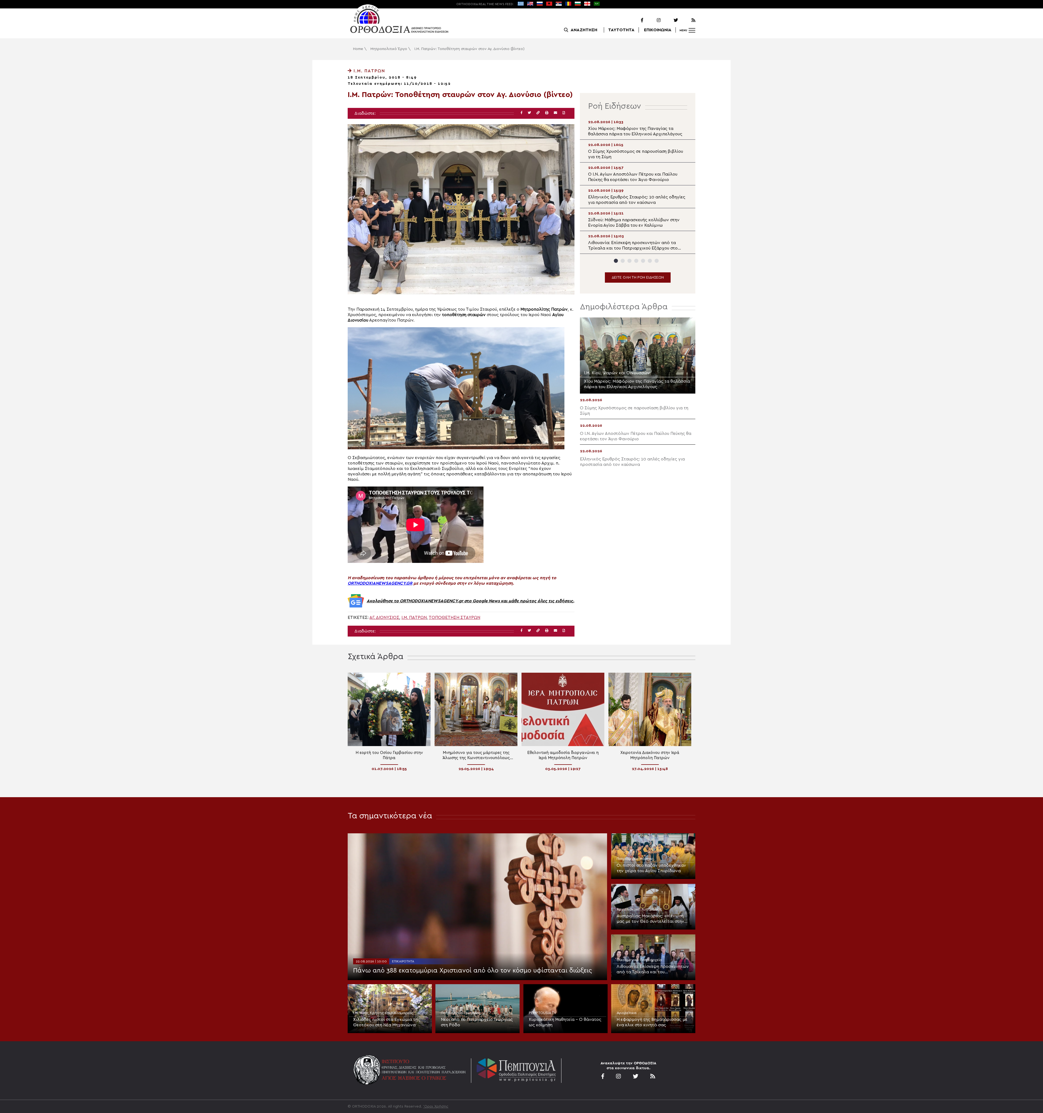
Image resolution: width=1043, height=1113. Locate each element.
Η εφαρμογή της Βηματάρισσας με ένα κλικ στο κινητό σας (652, 1022)
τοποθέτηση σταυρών (454, 617)
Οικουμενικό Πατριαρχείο (639, 960)
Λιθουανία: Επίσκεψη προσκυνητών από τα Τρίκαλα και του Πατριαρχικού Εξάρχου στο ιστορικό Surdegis (653, 969)
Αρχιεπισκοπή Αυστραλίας (639, 909)
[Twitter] (670, 20)
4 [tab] (636, 261)
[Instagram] (652, 20)
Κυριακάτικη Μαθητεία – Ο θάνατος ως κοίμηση (565, 1022)
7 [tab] (657, 261)
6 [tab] (650, 261)
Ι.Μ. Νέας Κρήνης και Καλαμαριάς (383, 1013)
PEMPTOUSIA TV (542, 1013)
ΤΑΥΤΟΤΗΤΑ (621, 30)
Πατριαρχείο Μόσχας (635, 859)
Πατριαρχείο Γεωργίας (461, 1013)
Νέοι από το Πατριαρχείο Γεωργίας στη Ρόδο (477, 1022)
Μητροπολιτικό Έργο (388, 49)
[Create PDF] (564, 113)
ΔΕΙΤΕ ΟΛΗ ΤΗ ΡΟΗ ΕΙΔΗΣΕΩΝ (638, 277)
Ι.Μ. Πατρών (368, 71)
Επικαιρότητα (403, 961)
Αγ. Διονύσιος (384, 617)
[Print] (546, 113)
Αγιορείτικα (626, 1013)
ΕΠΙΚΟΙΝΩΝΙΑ (657, 30)
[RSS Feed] (687, 20)
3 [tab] (629, 261)
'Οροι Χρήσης (435, 1106)
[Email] (555, 113)
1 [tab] (616, 261)
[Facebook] (635, 20)
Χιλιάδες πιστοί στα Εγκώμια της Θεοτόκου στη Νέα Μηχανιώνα (386, 1022)
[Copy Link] (538, 113)
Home (358, 49)
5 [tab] (643, 261)
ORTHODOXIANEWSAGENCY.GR (380, 583)
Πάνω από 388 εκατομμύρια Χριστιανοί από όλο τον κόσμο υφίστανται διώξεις (472, 970)
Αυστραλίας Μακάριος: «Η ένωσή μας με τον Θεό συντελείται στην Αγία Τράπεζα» (650, 919)
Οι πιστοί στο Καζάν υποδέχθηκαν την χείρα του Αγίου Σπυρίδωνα (651, 868)
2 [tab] (623, 261)
